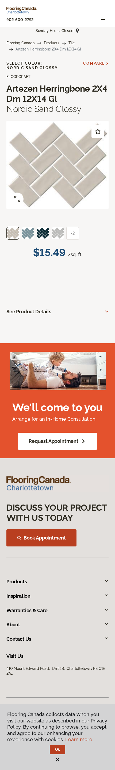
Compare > (96, 63)
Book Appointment (45, 538)
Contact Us (18, 639)
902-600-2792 (20, 20)
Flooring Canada (20, 43)
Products (51, 43)
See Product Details (28, 311)
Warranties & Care (27, 610)
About (13, 624)
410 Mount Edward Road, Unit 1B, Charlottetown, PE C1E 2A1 (55, 670)
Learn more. (79, 739)
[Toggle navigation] (103, 19)
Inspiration (18, 596)
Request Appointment (53, 441)
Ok (57, 749)
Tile (71, 43)
